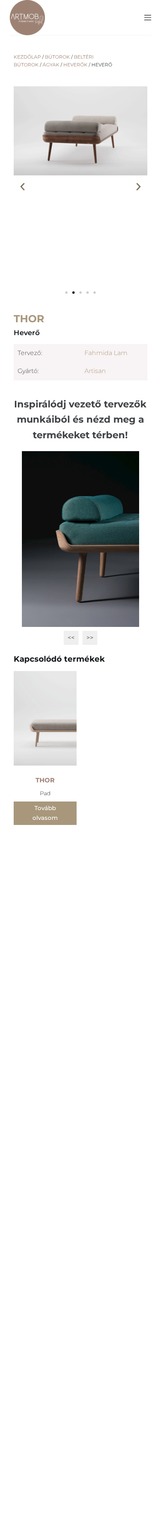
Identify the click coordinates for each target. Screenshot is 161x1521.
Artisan (95, 371)
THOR (29, 318)
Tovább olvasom (45, 812)
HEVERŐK (75, 65)
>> (89, 637)
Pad (45, 793)
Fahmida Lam (105, 353)
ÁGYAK (51, 65)
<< (71, 637)
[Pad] (45, 718)
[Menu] (147, 17)
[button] (22, 186)
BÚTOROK (57, 57)
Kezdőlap (27, 57)
